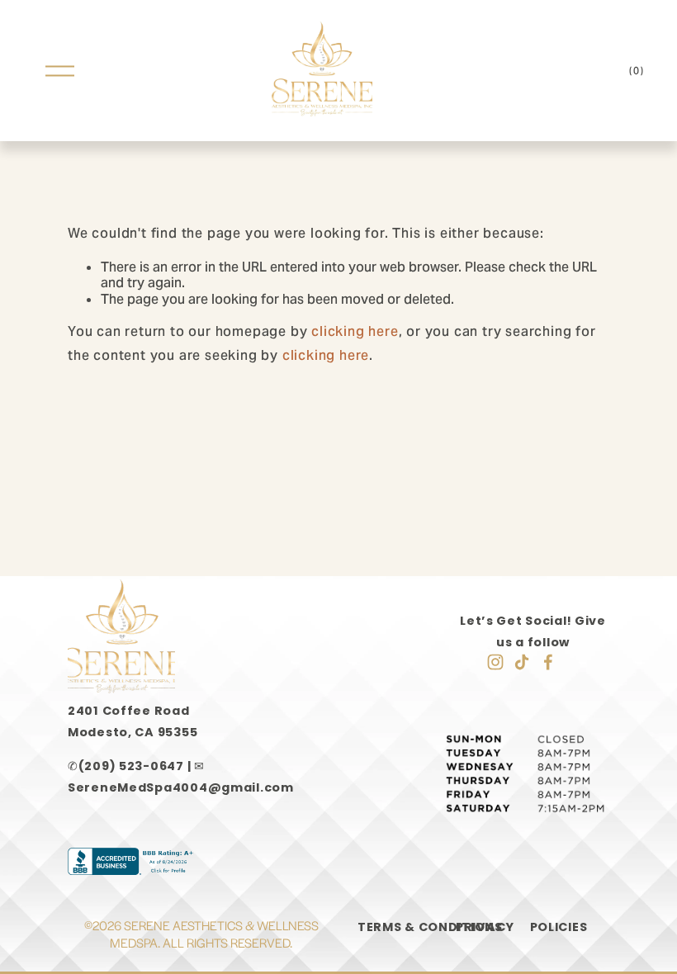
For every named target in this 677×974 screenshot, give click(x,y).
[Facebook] (548, 662)
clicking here (354, 331)
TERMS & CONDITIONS (430, 927)
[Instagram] (495, 662)
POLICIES (559, 927)
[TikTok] (522, 662)
